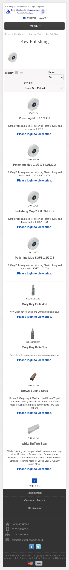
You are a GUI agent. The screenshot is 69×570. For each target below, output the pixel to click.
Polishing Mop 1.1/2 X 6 (34, 118)
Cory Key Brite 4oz (34, 304)
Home (7, 34)
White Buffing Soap (35, 443)
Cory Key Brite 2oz (34, 347)
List (21, 72)
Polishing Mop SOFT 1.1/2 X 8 (34, 257)
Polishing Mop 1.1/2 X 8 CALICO (34, 164)
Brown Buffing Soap (34, 390)
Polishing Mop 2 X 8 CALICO (34, 211)
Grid (16, 72)
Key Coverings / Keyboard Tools (28, 34)
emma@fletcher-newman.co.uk (28, 540)
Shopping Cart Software (53, 558)
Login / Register (37, 6)
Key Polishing (52, 34)
